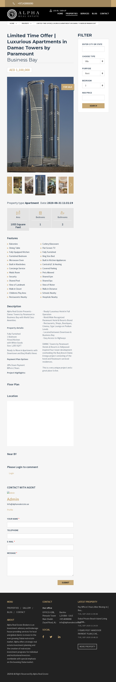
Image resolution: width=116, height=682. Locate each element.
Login (11, 473)
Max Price (87, 92)
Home (12, 23)
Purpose (86, 68)
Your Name (12, 518)
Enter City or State (92, 44)
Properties (13, 608)
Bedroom (87, 80)
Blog (9, 612)
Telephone (12, 530)
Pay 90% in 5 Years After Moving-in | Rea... (93, 609)
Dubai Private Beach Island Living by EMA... (92, 620)
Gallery (27, 608)
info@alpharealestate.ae (66, 622)
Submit (65, 582)
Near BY (12, 454)
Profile (10, 509)
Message (11, 553)
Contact (20, 612)
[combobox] (93, 61)
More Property (87, 646)
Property (25, 23)
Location (12, 396)
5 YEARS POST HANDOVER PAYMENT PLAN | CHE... (89, 632)
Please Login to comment (22, 467)
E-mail (10, 541)
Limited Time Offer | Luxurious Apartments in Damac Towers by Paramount (66, 23)
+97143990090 (65, 619)
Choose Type (88, 56)
